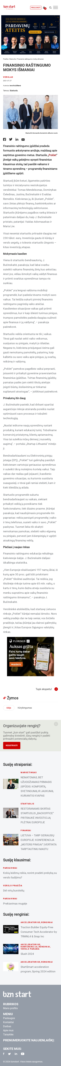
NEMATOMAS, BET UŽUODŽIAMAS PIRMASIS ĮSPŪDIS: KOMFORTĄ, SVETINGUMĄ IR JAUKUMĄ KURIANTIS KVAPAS (37, 786)
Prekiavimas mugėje (15, 903)
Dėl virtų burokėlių (13, 890)
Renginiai (47, 922)
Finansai (26, 830)
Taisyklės (8, 1034)
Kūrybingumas (25, 708)
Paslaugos (9, 1018)
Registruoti (12, 745)
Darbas (7, 1026)
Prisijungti (36, 7)
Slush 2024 (27, 953)
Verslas (8, 77)
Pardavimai (10, 868)
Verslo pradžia (12, 886)
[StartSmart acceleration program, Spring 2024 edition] (10, 966)
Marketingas (29, 772)
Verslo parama (30, 949)
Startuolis (12, 59)
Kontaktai (8, 1022)
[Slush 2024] (10, 949)
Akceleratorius (30, 922)
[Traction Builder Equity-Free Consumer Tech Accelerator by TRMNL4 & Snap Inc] (10, 929)
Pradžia (5, 59)
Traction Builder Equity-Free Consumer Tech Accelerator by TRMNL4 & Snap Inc (39, 932)
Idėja (8, 708)
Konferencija (29, 947)
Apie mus (8, 1030)
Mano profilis (10, 1008)
